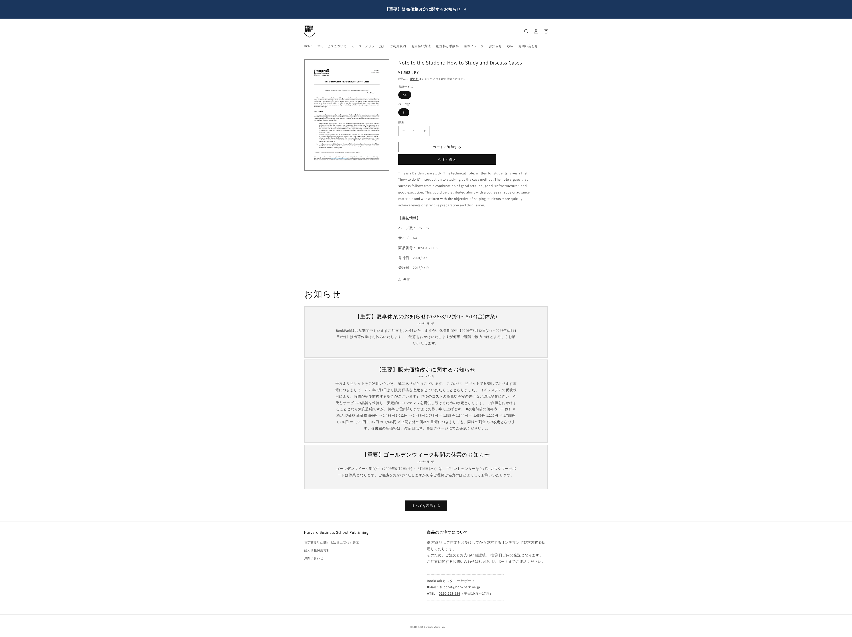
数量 (401, 122)
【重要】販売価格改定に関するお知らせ (426, 369)
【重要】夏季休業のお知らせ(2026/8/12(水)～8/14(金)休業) (426, 316)
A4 (405, 95)
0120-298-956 (449, 593)
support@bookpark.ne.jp (460, 587)
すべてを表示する (426, 506)
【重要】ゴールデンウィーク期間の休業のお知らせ (426, 454)
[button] (526, 31)
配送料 (414, 78)
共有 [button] (406, 279)
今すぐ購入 (447, 159)
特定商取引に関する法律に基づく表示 (331, 543)
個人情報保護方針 (317, 550)
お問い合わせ (313, 558)
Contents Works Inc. (434, 626)
